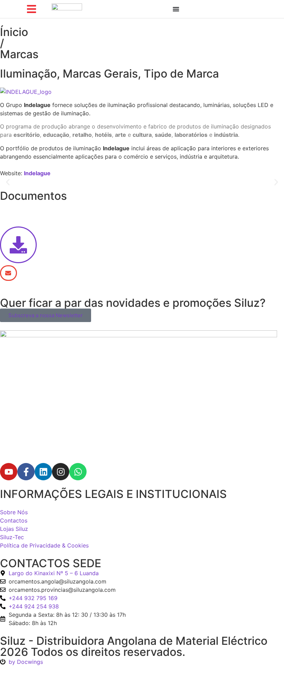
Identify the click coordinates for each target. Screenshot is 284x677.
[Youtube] (8, 471)
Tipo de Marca (181, 73)
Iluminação (28, 73)
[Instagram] (60, 471)
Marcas (19, 54)
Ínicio (14, 32)
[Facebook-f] (26, 471)
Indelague (37, 173)
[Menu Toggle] (175, 9)
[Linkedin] (43, 471)
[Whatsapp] (78, 471)
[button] (7, 182)
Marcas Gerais (100, 73)
